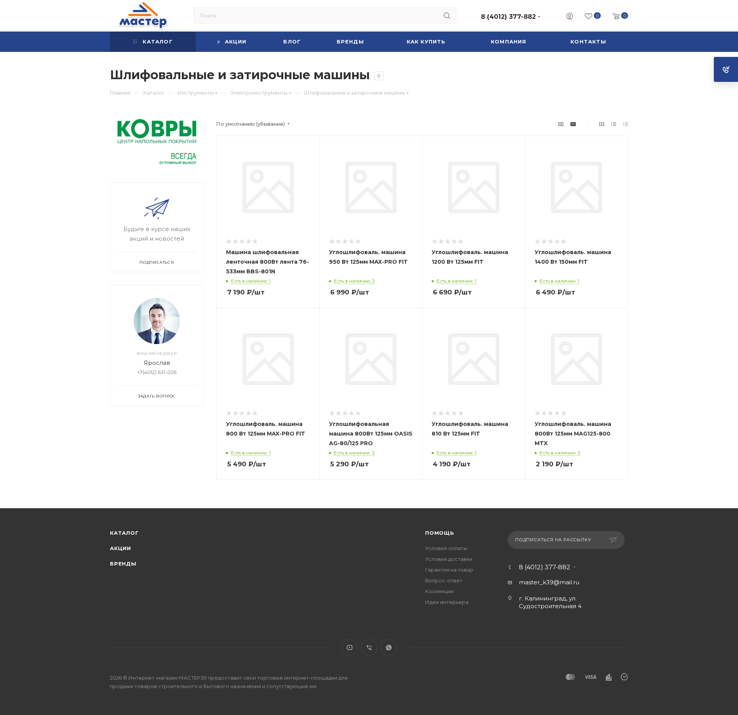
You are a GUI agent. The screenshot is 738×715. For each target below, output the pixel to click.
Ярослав (157, 362)
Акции (120, 548)
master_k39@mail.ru (549, 582)
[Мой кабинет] (569, 17)
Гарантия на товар (449, 570)
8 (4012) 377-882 (508, 16)
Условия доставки (448, 559)
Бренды (123, 563)
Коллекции (439, 591)
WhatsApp (389, 647)
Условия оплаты (446, 548)
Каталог (124, 533)
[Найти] (446, 15)
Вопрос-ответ (443, 580)
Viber (369, 647)
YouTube (349, 647)
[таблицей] (625, 124)
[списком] (613, 124)
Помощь (439, 533)
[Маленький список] (560, 124)
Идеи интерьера (447, 602)
